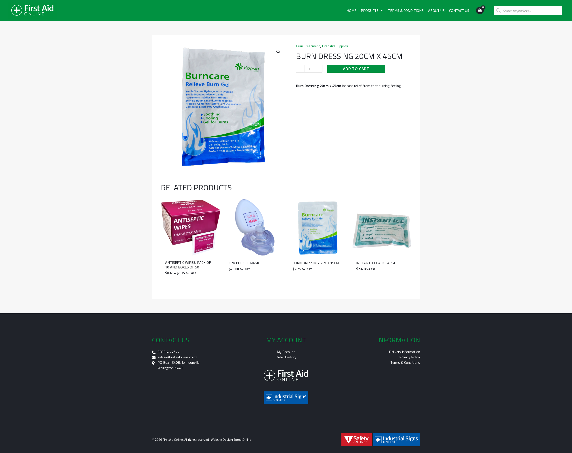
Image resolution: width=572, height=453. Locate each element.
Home (351, 10)
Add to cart (356, 68)
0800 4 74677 (168, 351)
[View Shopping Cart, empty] (480, 10)
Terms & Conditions (406, 10)
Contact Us (459, 10)
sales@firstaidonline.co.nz (177, 357)
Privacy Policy (409, 357)
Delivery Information (404, 351)
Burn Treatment (308, 46)
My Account (286, 351)
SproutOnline (242, 439)
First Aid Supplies (335, 46)
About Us (436, 10)
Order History (286, 357)
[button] (278, 52)
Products (370, 10)
